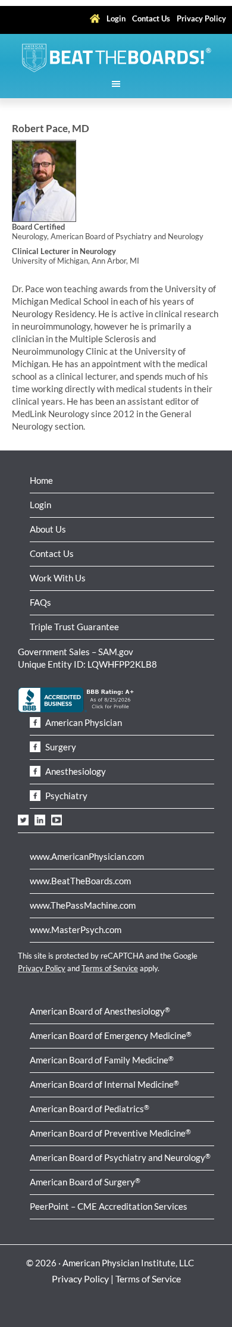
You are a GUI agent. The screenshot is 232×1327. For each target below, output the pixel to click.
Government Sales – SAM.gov (75, 651)
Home (41, 480)
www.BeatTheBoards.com (80, 880)
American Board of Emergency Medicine (111, 1035)
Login (40, 504)
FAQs (40, 602)
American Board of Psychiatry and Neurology (120, 1157)
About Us (48, 529)
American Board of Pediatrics (89, 1108)
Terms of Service (109, 968)
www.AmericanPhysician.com (87, 856)
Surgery (59, 746)
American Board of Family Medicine (102, 1059)
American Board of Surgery (85, 1181)
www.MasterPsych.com (75, 929)
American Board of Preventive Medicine (110, 1133)
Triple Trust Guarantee (74, 626)
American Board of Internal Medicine (104, 1084)
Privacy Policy (41, 968)
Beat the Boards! (116, 58)
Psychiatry (65, 795)
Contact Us (52, 553)
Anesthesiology (74, 771)
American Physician (82, 722)
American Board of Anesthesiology (100, 1011)
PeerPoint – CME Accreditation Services (108, 1206)
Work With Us (58, 577)
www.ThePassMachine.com (83, 905)
